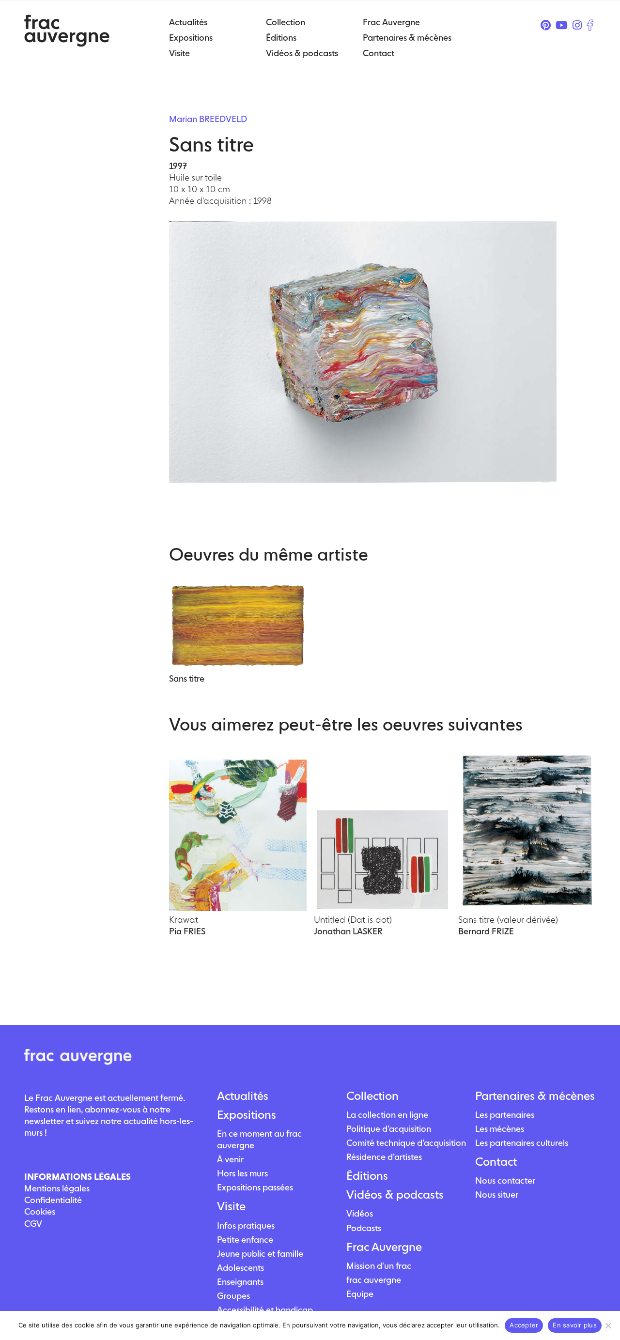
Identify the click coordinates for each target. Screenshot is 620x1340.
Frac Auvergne (384, 1247)
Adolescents (240, 1268)
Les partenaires (504, 1115)
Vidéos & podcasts (395, 1195)
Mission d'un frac (378, 1266)
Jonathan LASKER (348, 931)
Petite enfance (245, 1239)
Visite (231, 1206)
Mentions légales (57, 1188)
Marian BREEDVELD (208, 119)
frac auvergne (373, 1280)
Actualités (242, 1096)
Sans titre (186, 678)
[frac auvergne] (66, 44)
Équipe (359, 1294)
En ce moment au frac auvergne (259, 1139)
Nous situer (496, 1194)
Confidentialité (53, 1200)
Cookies (39, 1211)
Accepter (524, 1325)
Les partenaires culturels (521, 1143)
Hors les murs (242, 1173)
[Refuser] (608, 1325)
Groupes (233, 1296)
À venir (230, 1159)
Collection (372, 1096)
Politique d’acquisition (388, 1129)
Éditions (367, 1176)
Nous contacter (505, 1180)
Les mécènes (499, 1129)
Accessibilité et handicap (265, 1310)
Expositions (246, 1115)
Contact (496, 1162)
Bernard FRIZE (486, 931)
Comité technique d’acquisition (406, 1143)
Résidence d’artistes (384, 1157)
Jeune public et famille (260, 1254)
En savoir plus (575, 1325)
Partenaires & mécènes (535, 1096)
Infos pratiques (246, 1225)
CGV (33, 1223)
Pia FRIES (187, 931)
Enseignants (240, 1282)
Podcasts (363, 1228)
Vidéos (359, 1213)
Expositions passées (255, 1187)
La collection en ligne (387, 1115)
